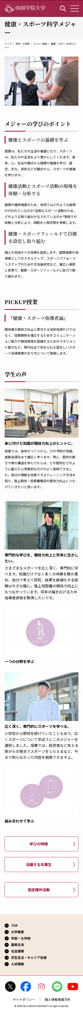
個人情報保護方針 (58, 999)
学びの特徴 (39, 844)
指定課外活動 (39, 889)
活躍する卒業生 (39, 864)
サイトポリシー (24, 999)
